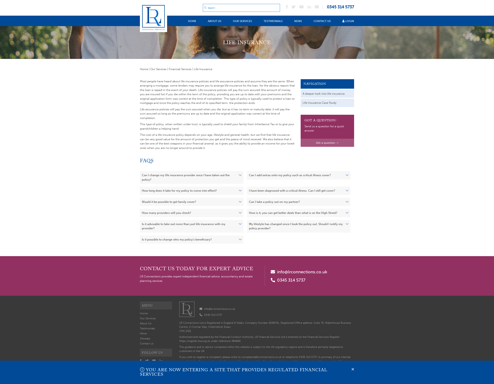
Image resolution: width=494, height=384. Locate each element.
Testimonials (273, 21)
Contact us (322, 21)
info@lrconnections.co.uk (302, 271)
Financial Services (180, 69)
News (298, 21)
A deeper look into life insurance (324, 93)
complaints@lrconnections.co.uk (261, 357)
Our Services (242, 21)
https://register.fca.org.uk (194, 341)
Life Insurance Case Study (319, 102)
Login (349, 21)
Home (192, 21)
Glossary (145, 338)
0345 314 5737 (291, 280)
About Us (214, 21)
